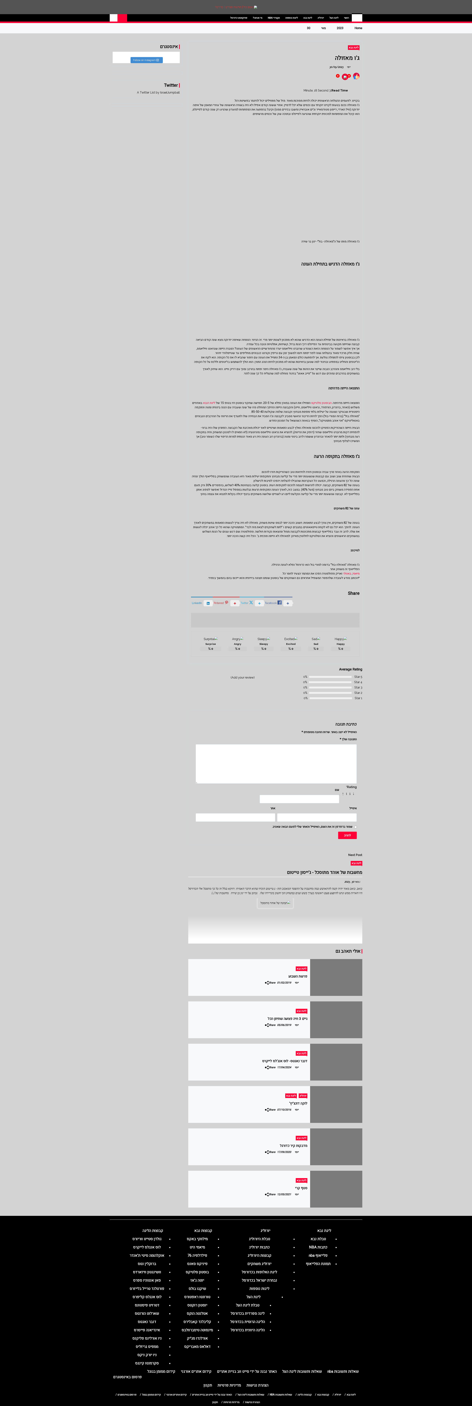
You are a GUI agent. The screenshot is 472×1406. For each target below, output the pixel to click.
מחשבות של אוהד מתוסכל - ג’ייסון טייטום (324, 872)
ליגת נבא (307, 18)
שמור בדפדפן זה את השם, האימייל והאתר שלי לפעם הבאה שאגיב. (312, 826)
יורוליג (321, 18)
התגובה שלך (348, 739)
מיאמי (356, 573)
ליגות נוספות (291, 18)
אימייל (353, 808)
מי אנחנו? (257, 18)
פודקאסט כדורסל (238, 18)
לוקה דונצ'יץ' (298, 1103)
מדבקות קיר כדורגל (293, 1145)
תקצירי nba (274, 18)
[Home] (357, 18)
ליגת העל (334, 18)
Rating (351, 787)
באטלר (347, 573)
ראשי (346, 18)
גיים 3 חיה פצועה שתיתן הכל (287, 1018)
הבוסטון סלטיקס (321, 403)
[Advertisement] (275, 150)
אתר (272, 808)
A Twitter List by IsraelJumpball (158, 92)
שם (337, 790)
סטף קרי (301, 1188)
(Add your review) (243, 677)
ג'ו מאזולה (347, 58)
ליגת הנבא (209, 403)
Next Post (355, 855)
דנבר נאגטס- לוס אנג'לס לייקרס (284, 1061)
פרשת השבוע (298, 976)
